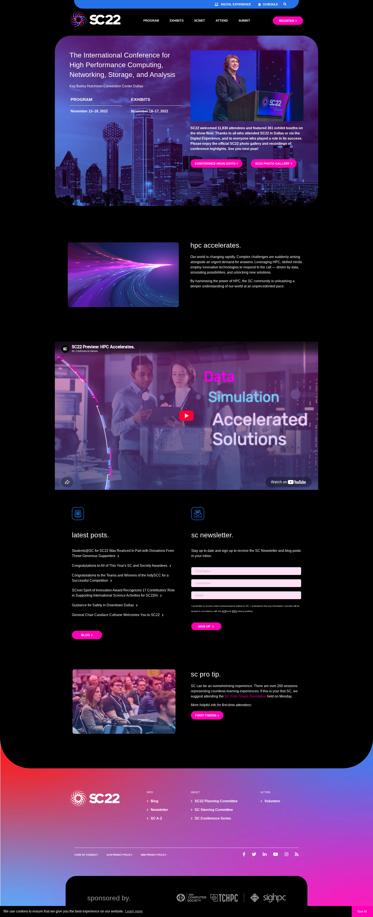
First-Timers (205, 715)
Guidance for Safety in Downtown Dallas (103, 605)
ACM (224, 611)
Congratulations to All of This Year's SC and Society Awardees (119, 565)
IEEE (234, 611)
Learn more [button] (134, 911)
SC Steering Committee (214, 810)
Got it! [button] (362, 911)
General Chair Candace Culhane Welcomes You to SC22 (116, 615)
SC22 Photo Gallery (272, 163)
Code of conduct (86, 854)
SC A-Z (156, 818)
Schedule (270, 4)
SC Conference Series (213, 818)
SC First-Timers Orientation (245, 696)
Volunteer (272, 801)
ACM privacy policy (119, 854)
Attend (222, 20)
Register (286, 20)
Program (151, 20)
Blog (85, 635)
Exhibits (176, 20)
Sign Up (204, 626)
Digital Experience (236, 4)
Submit (244, 20)
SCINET (199, 20)
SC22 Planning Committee (216, 801)
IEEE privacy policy (153, 854)
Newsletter (159, 810)
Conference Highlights (215, 163)
